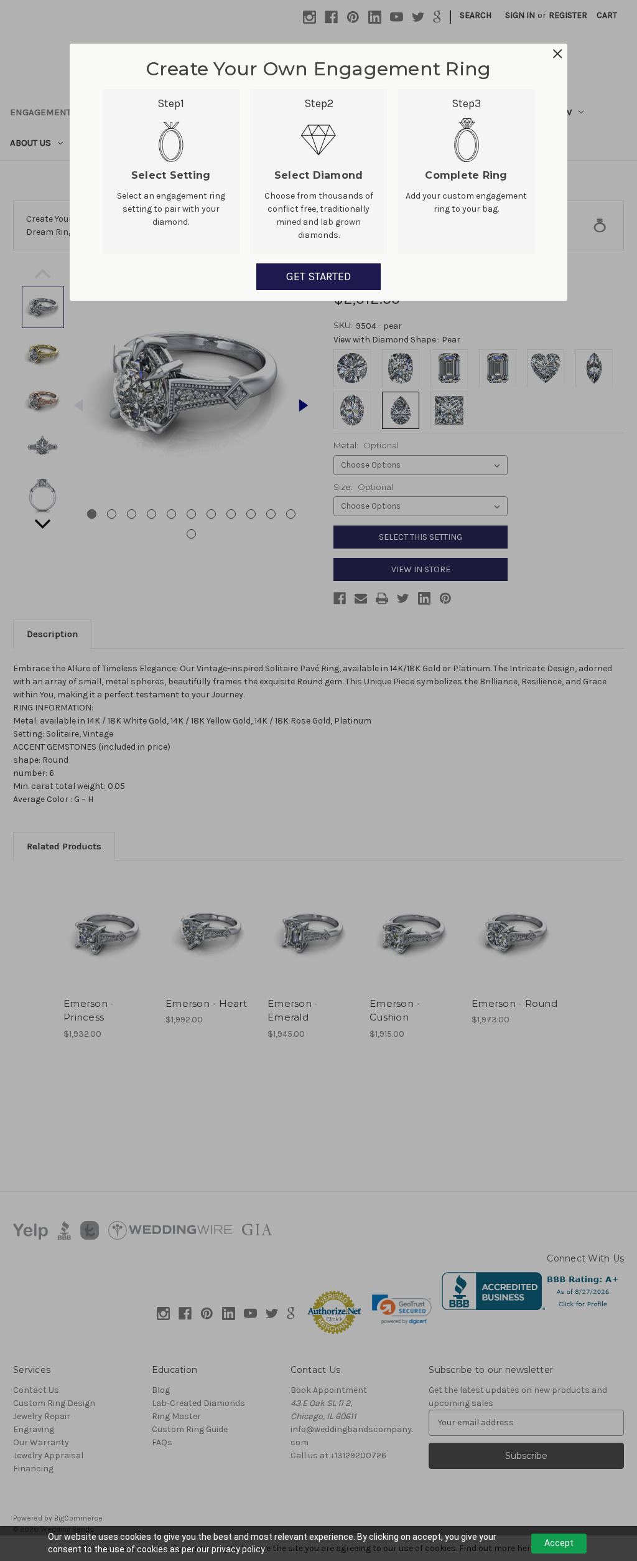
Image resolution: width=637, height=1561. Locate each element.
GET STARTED (318, 276)
